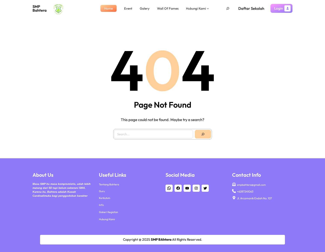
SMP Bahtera (40, 8)
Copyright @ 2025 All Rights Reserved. (162, 239)
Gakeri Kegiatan (108, 212)
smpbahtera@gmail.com (251, 185)
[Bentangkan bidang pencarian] (227, 8)
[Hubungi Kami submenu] (208, 8)
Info (101, 205)
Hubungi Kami (107, 219)
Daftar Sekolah (251, 8)
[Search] (203, 134)
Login (278, 8)
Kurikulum (104, 198)
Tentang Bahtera (109, 184)
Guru (102, 191)
